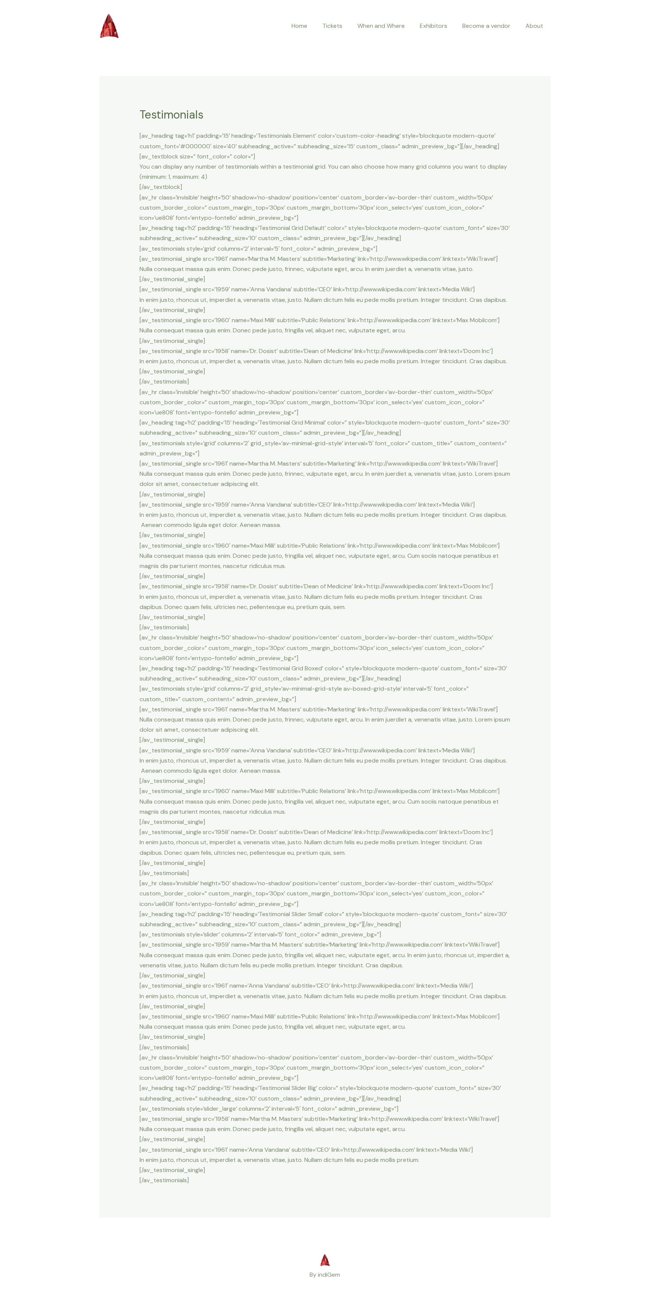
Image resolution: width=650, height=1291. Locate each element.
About (534, 26)
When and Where (381, 26)
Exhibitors (433, 26)
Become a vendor (486, 26)
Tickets (332, 26)
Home (299, 26)
